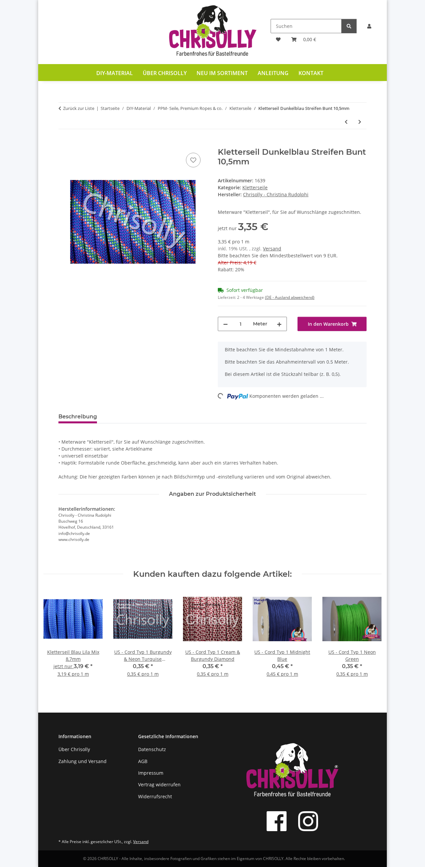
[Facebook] (277, 821)
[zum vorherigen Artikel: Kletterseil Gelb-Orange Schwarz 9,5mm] (346, 122)
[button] (369, 26)
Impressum (150, 773)
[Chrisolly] (212, 32)
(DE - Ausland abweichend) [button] (289, 297)
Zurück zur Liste (78, 108)
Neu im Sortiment (222, 73)
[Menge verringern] (225, 324)
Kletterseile (255, 187)
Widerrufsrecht (155, 796)
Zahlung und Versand (82, 761)
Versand (272, 248)
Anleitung (273, 73)
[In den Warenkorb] (63, 143)
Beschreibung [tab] (77, 416)
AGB (142, 761)
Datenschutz (152, 749)
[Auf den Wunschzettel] (193, 160)
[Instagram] (308, 821)
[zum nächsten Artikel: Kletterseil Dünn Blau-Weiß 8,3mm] (360, 122)
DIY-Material (114, 73)
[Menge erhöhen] (279, 324)
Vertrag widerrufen (159, 784)
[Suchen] (349, 26)
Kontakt (310, 73)
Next (370, 637)
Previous (54, 637)
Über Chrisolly (165, 73)
